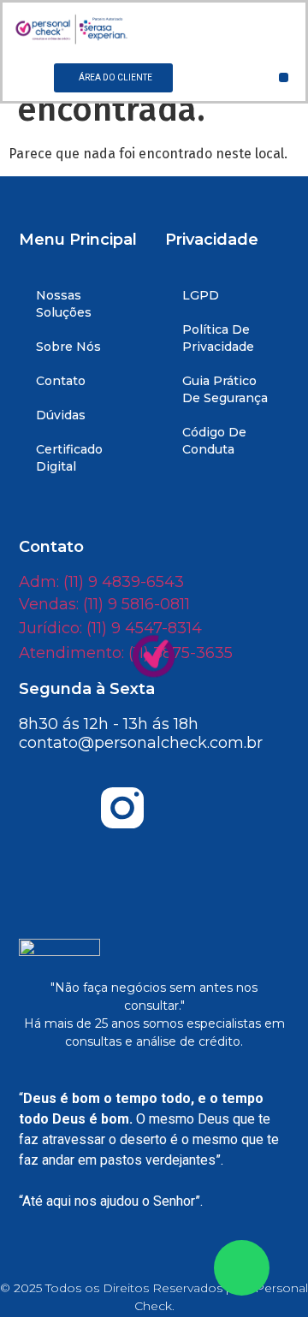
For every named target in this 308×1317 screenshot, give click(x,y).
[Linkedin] (249, 807)
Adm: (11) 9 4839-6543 (101, 581)
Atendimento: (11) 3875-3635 (126, 653)
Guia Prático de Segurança (225, 389)
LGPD (200, 295)
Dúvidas (61, 415)
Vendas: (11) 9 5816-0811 (104, 604)
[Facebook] (185, 807)
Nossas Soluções (64, 304)
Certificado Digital (69, 458)
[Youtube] (59, 807)
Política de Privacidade (218, 338)
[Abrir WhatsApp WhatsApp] (242, 1268)
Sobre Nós (68, 346)
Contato (61, 381)
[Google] (154, 856)
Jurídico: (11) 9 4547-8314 (110, 628)
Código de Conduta (214, 440)
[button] (283, 77)
